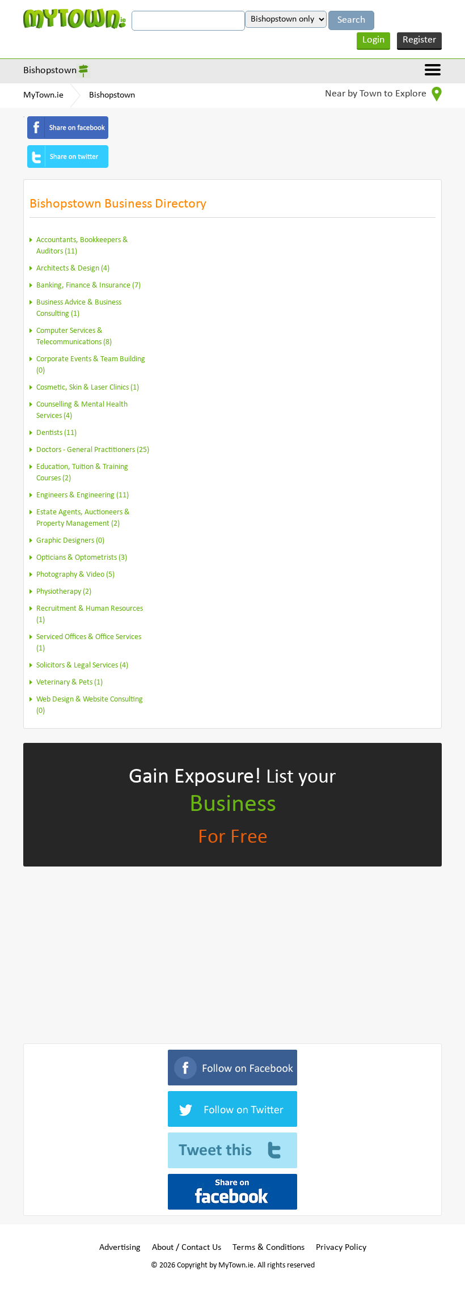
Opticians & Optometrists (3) (81, 557)
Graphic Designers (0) (70, 540)
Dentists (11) (56, 433)
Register (419, 40)
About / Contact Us (186, 1247)
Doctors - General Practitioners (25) (92, 450)
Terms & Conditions (268, 1247)
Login (373, 40)
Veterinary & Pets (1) (69, 682)
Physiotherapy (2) (63, 592)
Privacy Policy (341, 1247)
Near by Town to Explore (377, 93)
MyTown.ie (43, 95)
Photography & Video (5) (75, 574)
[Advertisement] (232, 952)
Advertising (120, 1247)
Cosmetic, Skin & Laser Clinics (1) (87, 387)
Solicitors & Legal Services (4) (82, 665)
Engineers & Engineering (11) (82, 495)
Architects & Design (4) (72, 268)
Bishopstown (50, 70)
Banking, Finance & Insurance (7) (88, 285)
